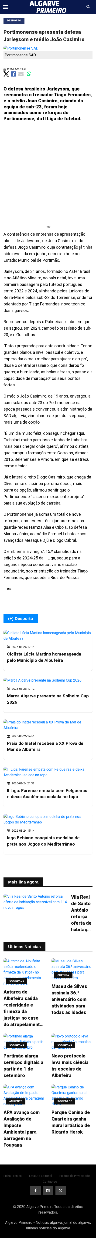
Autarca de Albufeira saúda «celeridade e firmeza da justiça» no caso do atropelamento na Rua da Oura (23, 1008)
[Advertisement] (48, 175)
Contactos (50, 1181)
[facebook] (35, 1190)
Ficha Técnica (12, 1176)
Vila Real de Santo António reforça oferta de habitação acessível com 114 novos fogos (82, 913)
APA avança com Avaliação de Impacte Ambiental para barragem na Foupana (21, 1129)
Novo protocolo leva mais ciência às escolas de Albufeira (70, 1065)
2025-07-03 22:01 (16, 69)
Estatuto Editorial (40, 1176)
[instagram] (48, 1190)
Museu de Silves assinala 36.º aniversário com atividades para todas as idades (69, 999)
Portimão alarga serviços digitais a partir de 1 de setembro (23, 1065)
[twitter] (60, 1190)
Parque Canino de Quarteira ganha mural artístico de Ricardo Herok (70, 1122)
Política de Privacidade (74, 1176)
